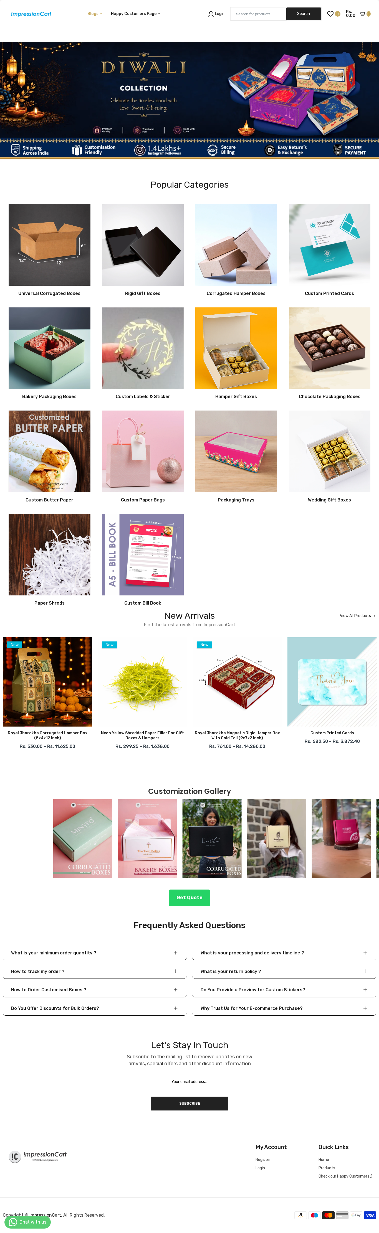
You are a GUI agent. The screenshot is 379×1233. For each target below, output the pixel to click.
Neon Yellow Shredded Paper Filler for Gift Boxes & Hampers (47, 735)
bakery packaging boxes (49, 396)
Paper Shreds (49, 603)
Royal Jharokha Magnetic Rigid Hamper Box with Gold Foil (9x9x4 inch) (332, 735)
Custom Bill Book (142, 603)
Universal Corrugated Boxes (49, 293)
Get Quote (189, 898)
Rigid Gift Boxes (142, 293)
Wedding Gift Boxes (329, 500)
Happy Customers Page (134, 13)
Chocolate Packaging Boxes (329, 396)
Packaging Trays (236, 500)
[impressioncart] (29, 14)
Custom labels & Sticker (143, 396)
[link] (189, 90)
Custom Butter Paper (49, 500)
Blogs (93, 13)
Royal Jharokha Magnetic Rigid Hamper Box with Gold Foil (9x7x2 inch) (142, 735)
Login (260, 1168)
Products (327, 1168)
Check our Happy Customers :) (345, 1176)
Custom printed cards (237, 733)
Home (324, 1159)
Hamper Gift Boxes (236, 396)
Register (263, 1159)
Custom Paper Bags (143, 500)
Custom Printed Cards (329, 293)
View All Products (355, 616)
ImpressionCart (45, 1215)
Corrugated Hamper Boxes (236, 293)
